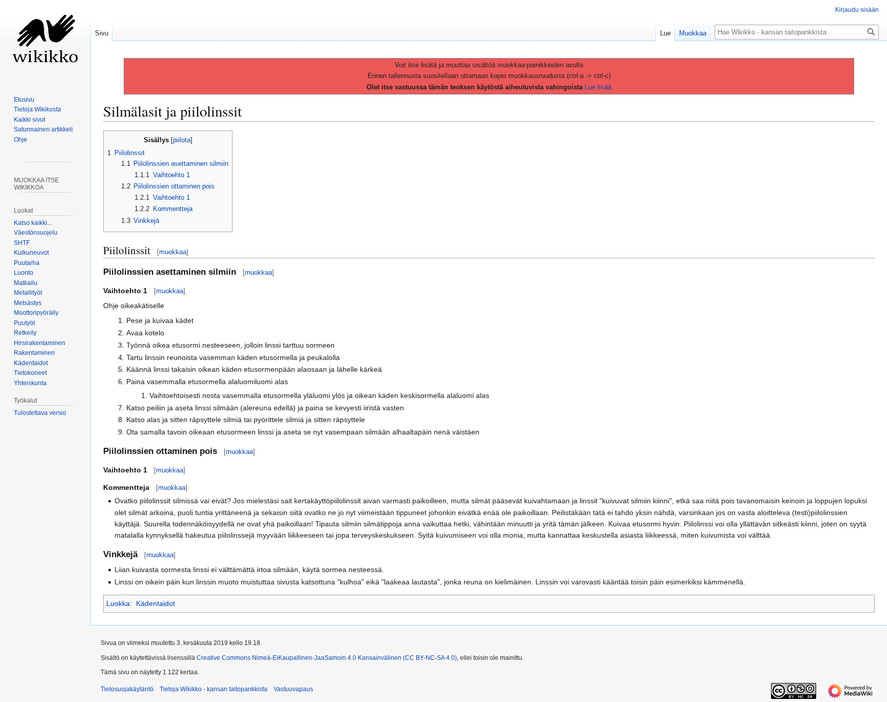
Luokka (118, 603)
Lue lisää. (599, 87)
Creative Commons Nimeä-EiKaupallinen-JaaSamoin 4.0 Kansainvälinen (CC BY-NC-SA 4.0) (327, 657)
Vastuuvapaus (293, 689)
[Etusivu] (45, 41)
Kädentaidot (155, 603)
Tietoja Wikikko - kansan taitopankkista (213, 689)
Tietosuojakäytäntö (127, 689)
